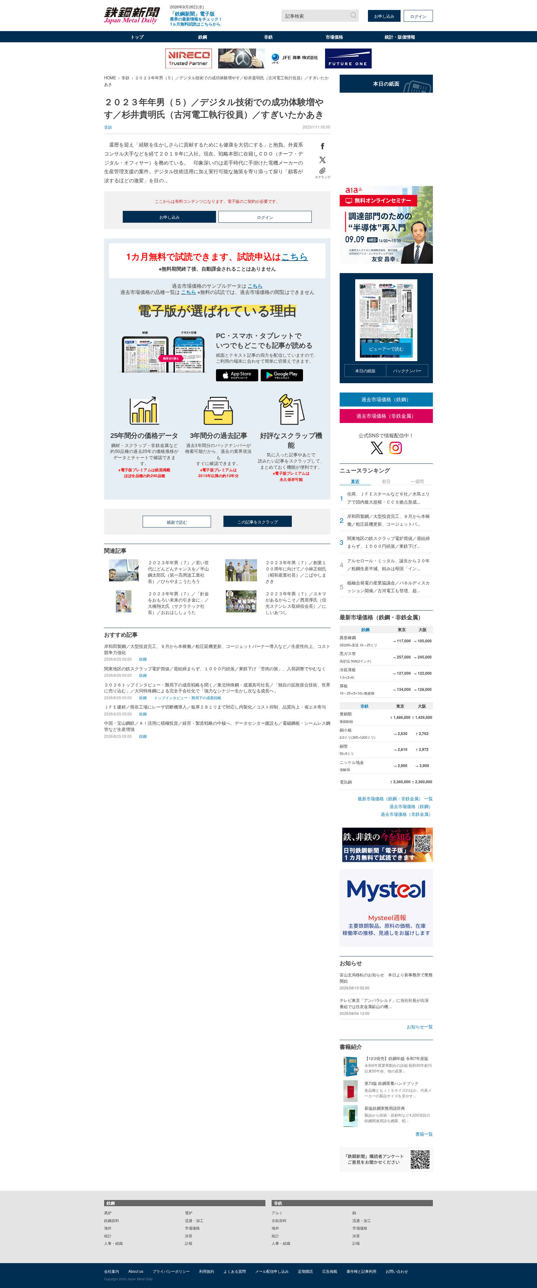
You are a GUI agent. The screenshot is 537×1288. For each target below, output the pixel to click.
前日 (386, 481)
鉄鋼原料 (111, 1220)
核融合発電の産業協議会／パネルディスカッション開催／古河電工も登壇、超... (388, 586)
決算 (188, 1235)
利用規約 (206, 1271)
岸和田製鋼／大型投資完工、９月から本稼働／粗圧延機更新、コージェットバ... (388, 520)
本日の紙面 (365, 371)
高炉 (108, 1212)
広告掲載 (329, 1271)
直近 (355, 481)
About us (135, 1271)
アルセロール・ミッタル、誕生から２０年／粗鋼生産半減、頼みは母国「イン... (388, 564)
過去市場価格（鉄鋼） (386, 399)
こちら (294, 256)
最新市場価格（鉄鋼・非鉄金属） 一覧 (395, 798)
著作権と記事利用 (361, 1271)
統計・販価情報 (400, 37)
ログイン (418, 16)
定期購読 (305, 1271)
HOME (110, 78)
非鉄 (268, 37)
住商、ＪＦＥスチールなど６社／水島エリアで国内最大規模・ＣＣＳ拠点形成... (388, 498)
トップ (137, 37)
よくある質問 (234, 1271)
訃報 (188, 1243)
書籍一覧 (424, 1134)
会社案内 (111, 1271)
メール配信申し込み (272, 1271)
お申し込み (384, 16)
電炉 (188, 1212)
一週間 (417, 481)
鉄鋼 (202, 37)
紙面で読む (177, 522)
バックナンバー (407, 371)
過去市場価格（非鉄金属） (386, 415)
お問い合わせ (397, 1271)
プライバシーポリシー (171, 1271)
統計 (108, 1235)
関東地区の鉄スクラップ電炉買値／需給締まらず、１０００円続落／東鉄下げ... (388, 542)
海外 (108, 1227)
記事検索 (294, 15)
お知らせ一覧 (420, 1026)
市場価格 (334, 37)
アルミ (277, 1212)
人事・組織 (113, 1243)
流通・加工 (194, 1220)
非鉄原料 (279, 1220)
